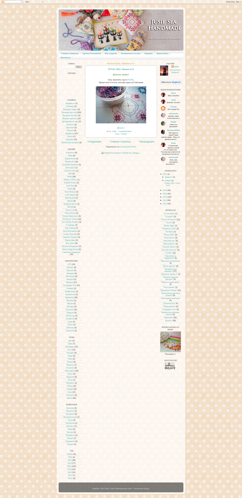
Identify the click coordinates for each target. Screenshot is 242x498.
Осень (70, 374)
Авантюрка (168, 317)
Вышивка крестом (69, 112)
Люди (70, 356)
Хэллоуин (70, 395)
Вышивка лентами (70, 115)
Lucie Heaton (70, 195)
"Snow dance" (169, 238)
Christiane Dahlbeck (70, 165)
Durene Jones (70, 171)
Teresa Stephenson (70, 216)
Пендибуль (70, 435)
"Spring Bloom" (169, 244)
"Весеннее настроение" (170, 261)
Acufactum (70, 153)
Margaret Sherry (70, 204)
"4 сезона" (169, 217)
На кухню (70, 368)
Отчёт (70, 478)
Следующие (94, 141)
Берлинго (70, 411)
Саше (70, 322)
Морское (70, 365)
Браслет (70, 270)
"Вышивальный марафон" (170, 270)
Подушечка (70, 441)
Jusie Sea (70, 186)
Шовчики (69, 140)
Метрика (70, 300)
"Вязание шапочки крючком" (170, 278)
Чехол (70, 325)
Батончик (70, 408)
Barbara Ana (70, 162)
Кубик (70, 429)
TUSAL (131, 80)
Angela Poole (70, 159)
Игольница (70, 276)
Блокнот (70, 267)
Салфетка (70, 319)
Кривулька (69, 297)
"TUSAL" (123, 134)
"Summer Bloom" (169, 247)
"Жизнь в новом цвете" (170, 282)
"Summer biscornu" (169, 250)
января (168, 180)
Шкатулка (70, 331)
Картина (69, 282)
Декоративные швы (70, 121)
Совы (70, 392)
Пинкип (70, 438)
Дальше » (121, 128)
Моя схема (70, 243)
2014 (69, 466)
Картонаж (70, 128)
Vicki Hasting (70, 228)
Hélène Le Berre (70, 180)
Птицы (69, 386)
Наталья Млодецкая (70, 246)
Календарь (69, 347)
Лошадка (70, 353)
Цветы (69, 398)
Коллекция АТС (69, 285)
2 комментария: (125, 131)
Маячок (70, 432)
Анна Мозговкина (70, 231)
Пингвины (70, 383)
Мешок (70, 303)
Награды (148, 53)
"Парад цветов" (169, 306)
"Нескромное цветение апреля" (170, 294)
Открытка (69, 310)
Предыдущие (146, 141)
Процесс (168, 321)
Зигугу (70, 420)
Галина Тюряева (70, 234)
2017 (70, 475)
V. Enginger (70, 225)
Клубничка (70, 423)
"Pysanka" (169, 232)
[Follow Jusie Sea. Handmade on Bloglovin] (171, 83)
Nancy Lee (70, 210)
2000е (69, 454)
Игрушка (70, 279)
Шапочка (70, 328)
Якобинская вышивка (70, 143)
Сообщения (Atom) (128, 147)
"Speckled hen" (169, 241)
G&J (70, 174)
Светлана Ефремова (71, 252)
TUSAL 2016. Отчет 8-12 (121, 69)
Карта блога (163, 53)
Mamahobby (70, 198)
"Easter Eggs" (169, 226)
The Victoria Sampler (70, 222)
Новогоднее (70, 371)
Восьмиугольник (70, 417)
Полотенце (70, 316)
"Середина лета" (169, 309)
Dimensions (70, 168)
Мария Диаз (70, 240)
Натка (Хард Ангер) (70, 249)
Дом (70, 341)
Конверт (70, 288)
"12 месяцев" (169, 213)
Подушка (70, 313)
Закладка (70, 273)
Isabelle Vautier (70, 183)
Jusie (176, 67)
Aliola (70, 156)
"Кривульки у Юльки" (168, 290)
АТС (69, 264)
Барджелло (70, 103)
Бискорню (70, 414)
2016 (70, 472)
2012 (70, 460)
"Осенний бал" (169, 303)
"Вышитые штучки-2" (169, 274)
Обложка (70, 307)
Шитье (70, 136)
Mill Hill (70, 207)
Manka (70, 201)
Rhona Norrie (70, 213)
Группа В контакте (91, 53)
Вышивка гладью (70, 109)
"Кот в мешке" (169, 287)
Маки (70, 359)
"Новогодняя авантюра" (170, 298)
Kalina (70, 189)
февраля (169, 177)
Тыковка (70, 444)
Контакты (65, 57)
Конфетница (70, 291)
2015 (70, 469)
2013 (70, 463)
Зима (70, 344)
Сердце (70, 389)
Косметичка (70, 294)
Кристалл (70, 426)
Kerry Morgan (70, 192)
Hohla (69, 177)
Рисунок (70, 130)
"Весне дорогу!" (169, 266)
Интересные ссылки (131, 53)
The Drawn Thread (69, 219)
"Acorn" (169, 223)
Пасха (70, 380)
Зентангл (70, 124)
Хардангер (69, 133)
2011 (70, 457)
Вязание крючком (69, 118)
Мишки (70, 362)
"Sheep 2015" (169, 235)
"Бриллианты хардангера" (170, 257)
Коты (70, 350)
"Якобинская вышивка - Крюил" (170, 313)
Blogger (146, 489)
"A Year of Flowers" (168, 220)
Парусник (70, 377)
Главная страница (69, 53)
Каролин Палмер (70, 237)
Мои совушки (111, 53)
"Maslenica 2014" (169, 229)
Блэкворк (70, 106)
